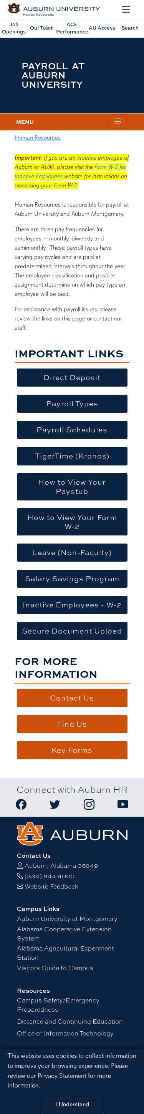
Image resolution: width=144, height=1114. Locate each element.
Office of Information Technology (65, 1033)
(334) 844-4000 (49, 876)
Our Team (42, 27)
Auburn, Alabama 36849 (61, 866)
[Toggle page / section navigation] (118, 122)
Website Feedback (51, 886)
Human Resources (38, 138)
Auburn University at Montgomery (67, 919)
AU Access (102, 27)
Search (130, 27)
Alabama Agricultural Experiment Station (65, 953)
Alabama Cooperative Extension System (64, 933)
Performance (72, 28)
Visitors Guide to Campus (55, 968)
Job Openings (14, 28)
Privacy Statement (62, 1076)
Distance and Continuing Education (70, 1021)
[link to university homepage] (72, 833)
